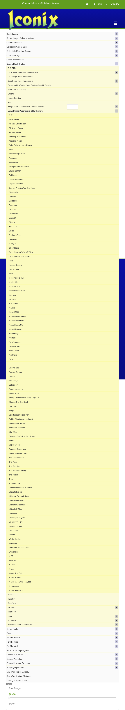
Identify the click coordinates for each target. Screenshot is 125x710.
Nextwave (13, 355)
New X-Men (14, 351)
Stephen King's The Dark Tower (22, 436)
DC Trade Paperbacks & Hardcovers (23, 72)
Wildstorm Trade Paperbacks (20, 625)
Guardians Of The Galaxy (19, 256)
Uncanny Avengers (17, 518)
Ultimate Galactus (16, 500)
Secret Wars (14, 393)
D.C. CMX (12, 68)
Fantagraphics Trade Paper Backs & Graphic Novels (29, 85)
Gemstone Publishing (17, 90)
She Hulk (13, 406)
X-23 (11, 556)
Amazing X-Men (15, 141)
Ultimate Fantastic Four (19, 496)
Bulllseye (13, 175)
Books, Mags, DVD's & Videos (20, 38)
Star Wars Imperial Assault (18, 672)
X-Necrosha (14, 586)
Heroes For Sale (14, 98)
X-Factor (12, 560)
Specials (11, 595)
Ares (11, 149)
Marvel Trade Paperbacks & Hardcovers (25, 111)
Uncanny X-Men (15, 526)
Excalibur (13, 227)
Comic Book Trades (16, 64)
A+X (10, 115)
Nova (11, 359)
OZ (10, 363)
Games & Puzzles (15, 655)
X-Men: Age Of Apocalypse (20, 582)
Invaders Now (14, 286)
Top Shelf (12, 612)
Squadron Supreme (17, 428)
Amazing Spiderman (17, 137)
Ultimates (13, 513)
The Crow (12, 603)
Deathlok (12, 209)
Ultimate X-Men (15, 509)
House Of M (14, 269)
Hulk (11, 274)
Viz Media (12, 620)
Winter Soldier (15, 539)
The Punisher (14, 466)
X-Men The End (15, 573)
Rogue (12, 376)
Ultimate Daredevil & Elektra (20, 488)
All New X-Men (15, 132)
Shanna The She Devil (18, 402)
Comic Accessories (15, 60)
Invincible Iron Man (17, 291)
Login (99, 4)
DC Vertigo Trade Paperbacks (20, 77)
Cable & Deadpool (16, 179)
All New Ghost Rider (17, 124)
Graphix (11, 94)
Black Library (12, 34)
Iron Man (12, 295)
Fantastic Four (15, 235)
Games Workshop (14, 659)
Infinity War (13, 282)
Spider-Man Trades (17, 423)
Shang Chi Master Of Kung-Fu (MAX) (24, 398)
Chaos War (13, 192)
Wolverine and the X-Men (19, 548)
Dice (9, 633)
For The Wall (12, 646)
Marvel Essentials (16, 321)
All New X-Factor (16, 128)
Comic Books (12, 629)
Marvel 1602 (14, 312)
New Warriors (14, 346)
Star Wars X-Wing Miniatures (19, 676)
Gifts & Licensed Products (18, 663)
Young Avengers (16, 590)
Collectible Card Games (17, 47)
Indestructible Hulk (16, 278)
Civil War (12, 197)
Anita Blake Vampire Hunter (20, 145)
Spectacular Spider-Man (19, 415)
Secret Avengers (16, 389)
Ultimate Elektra (15, 492)
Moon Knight (14, 334)
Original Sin (14, 368)
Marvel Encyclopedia (17, 316)
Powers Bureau (15, 372)
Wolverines (13, 552)
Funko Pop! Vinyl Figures (18, 650)
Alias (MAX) (14, 119)
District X (12, 218)
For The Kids (12, 642)
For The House (13, 637)
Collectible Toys (14, 55)
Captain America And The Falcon (22, 188)
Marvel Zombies (15, 329)
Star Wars (13, 432)
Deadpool (13, 205)
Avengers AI (14, 162)
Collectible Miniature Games (19, 51)
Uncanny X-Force (16, 522)
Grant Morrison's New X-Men (21, 252)
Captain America (16, 184)
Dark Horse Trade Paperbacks (20, 81)
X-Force (12, 565)
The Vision (13, 475)
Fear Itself (13, 239)
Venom (12, 535)
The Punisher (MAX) (17, 471)
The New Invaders (16, 458)
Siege (11, 411)
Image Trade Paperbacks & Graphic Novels (26, 107)
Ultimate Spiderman (17, 505)
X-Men (11, 569)
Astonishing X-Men (17, 154)
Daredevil (13, 201)
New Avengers (15, 342)
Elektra (12, 222)
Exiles (11, 231)
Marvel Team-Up (16, 325)
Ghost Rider (14, 248)
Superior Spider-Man (17, 449)
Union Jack (13, 530)
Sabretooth (13, 385)
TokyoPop (12, 607)
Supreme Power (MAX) (18, 453)
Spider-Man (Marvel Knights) (21, 419)
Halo (11, 261)
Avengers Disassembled (19, 167)
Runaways (13, 381)
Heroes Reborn (15, 265)
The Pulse (13, 462)
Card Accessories (14, 42)
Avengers (13, 158)
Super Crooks (14, 445)
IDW (9, 102)
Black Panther (15, 171)
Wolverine (13, 543)
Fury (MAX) (13, 244)
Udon (10, 616)
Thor (11, 479)
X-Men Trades (15, 578)
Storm (11, 441)
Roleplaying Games (15, 667)
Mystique (12, 338)
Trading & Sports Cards (17, 680)
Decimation (13, 214)
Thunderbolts (14, 483)
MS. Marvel (13, 304)
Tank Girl (11, 599)
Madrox (12, 308)
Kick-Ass (12, 299)
